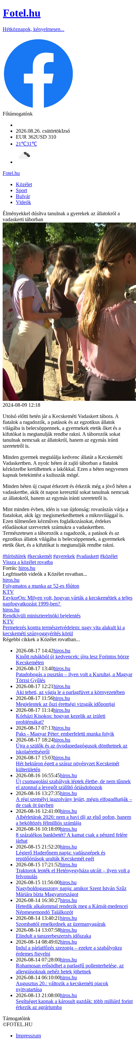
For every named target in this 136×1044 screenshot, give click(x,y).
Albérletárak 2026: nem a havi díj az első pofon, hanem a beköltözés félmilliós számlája (73, 820)
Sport (21, 190)
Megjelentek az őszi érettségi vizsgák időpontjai (65, 704)
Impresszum (28, 1035)
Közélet (24, 184)
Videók (23, 202)
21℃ (26, 144)
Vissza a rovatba (28, 562)
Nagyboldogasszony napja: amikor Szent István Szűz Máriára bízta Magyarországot (71, 891)
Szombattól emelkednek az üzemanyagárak (61, 924)
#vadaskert (87, 556)
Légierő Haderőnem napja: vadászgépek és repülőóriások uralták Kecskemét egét (60, 855)
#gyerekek (64, 556)
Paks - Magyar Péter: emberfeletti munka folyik (65, 734)
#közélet (109, 556)
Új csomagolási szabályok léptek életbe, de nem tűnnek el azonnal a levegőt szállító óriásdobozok (73, 784)
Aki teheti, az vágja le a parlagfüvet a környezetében (70, 692)
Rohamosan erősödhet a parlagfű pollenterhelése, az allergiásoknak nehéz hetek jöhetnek (70, 968)
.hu (11, 173)
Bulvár (23, 196)
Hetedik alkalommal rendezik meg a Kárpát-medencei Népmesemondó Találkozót (72, 909)
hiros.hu (61, 650)
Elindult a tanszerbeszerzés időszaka (53, 936)
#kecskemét (39, 556)
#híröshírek (14, 556)
